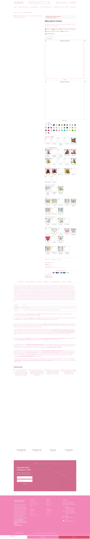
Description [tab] (21, 281)
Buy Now (74, 537)
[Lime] (75, 130)
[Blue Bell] (57, 125)
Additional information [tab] (30, 281)
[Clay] (67, 125)
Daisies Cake (53, 450)
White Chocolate (60, 156)
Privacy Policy (33, 501)
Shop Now (48, 504)
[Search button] (48, 3)
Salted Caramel (48, 182)
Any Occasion (67, 224)
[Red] (49, 130)
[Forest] (49, 128)
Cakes (52, 267)
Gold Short (48, 205)
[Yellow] (70, 130)
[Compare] (63, 7)
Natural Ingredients (51, 33)
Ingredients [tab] (39, 281)
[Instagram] (19, 533)
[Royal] (54, 130)
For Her (54, 234)
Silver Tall (67, 205)
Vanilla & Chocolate (60, 144)
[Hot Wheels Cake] (68, 408)
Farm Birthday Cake (21, 450)
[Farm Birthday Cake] (21, 408)
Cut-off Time (49, 29)
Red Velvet (67, 143)
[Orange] (72, 128)
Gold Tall (54, 205)
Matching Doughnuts (61, 253)
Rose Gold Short (73, 206)
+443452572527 (65, 3)
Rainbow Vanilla (73, 143)
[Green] (72, 130)
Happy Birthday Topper (47, 193)
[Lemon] (59, 128)
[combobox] (38, 2)
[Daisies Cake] (53, 408)
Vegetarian (49, 31)
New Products (33, 515)
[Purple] (46, 130)
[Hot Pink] (51, 128)
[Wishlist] (61, 7)
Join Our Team (49, 503)
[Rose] (51, 130)
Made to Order (65, 31)
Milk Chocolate (67, 155)
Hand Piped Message (60, 193)
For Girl (67, 234)
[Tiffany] (67, 130)
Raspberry (54, 174)
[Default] (46, 125)
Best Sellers (48, 511)
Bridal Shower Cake (37, 450)
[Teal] (64, 130)
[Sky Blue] (62, 130)
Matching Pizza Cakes (67, 253)
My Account (32, 511)
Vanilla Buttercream (47, 156)
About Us (48, 501)
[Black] (54, 125)
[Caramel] (62, 125)
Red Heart (48, 242)
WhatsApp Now (73, 3)
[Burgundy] (59, 125)
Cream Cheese (73, 164)
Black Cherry (60, 174)
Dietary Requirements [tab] (55, 281)
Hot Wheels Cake (69, 450)
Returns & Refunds (34, 504)
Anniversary (54, 224)
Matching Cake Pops (54, 253)
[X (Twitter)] (47, 277)
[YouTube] (22, 533)
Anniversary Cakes (56, 267)
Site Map (48, 512)
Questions (74, 29)
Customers (58, 3)
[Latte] (54, 128)
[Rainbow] (49, 133)
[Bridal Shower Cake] (37, 408)
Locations (48, 505)
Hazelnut (67, 164)
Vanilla (48, 143)
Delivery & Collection (65, 29)
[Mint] (46, 133)
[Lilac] (62, 128)
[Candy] (46, 128)
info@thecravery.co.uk (70, 521)
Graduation (61, 242)
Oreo (54, 164)
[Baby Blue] (49, 125)
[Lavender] (57, 128)
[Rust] (57, 130)
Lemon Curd (67, 174)
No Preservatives (57, 31)
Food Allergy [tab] (46, 281)
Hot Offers (48, 515)
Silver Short (61, 205)
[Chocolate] (64, 125)
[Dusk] (72, 125)
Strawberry (73, 155)
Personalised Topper (54, 193)
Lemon (48, 164)
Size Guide (56, 29)
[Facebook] (45, 277)
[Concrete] (70, 125)
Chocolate (54, 143)
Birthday (47, 224)
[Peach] (75, 128)
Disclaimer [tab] (69, 281)
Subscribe (25, 483)
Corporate (58, 2)
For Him (47, 234)
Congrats (60, 224)
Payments (32, 505)
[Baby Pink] (51, 125)
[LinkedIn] (51, 277)
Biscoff (60, 164)
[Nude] (70, 128)
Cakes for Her (63, 267)
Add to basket (42, 537)
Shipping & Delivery (34, 514)
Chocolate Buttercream (54, 156)
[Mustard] (64, 128)
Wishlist (31, 512)
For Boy (60, 234)
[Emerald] (75, 125)
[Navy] (67, 128)
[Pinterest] (49, 277)
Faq (47, 514)
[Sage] (59, 130)
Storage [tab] (63, 281)
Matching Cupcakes (48, 253)
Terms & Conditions (34, 503)
